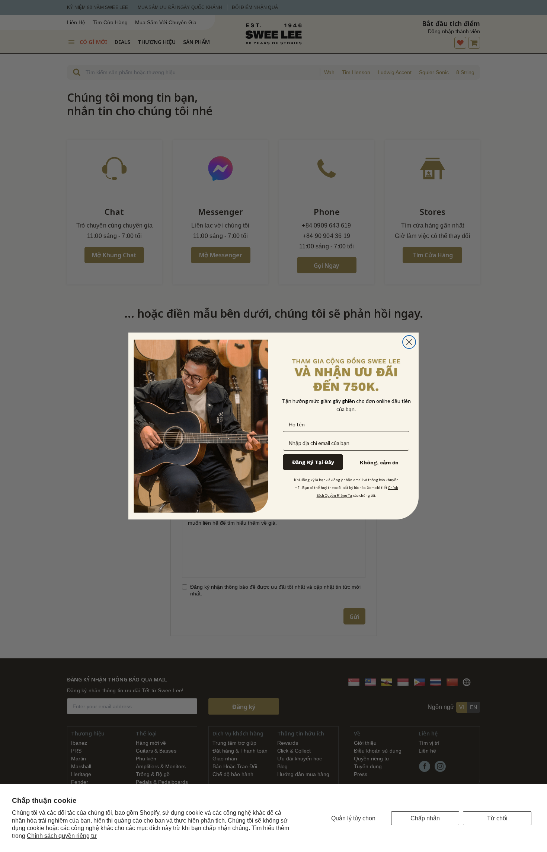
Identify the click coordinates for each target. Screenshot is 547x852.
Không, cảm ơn (379, 462)
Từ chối (497, 818)
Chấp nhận (425, 818)
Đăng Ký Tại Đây (313, 462)
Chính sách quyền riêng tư (62, 836)
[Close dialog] (409, 342)
